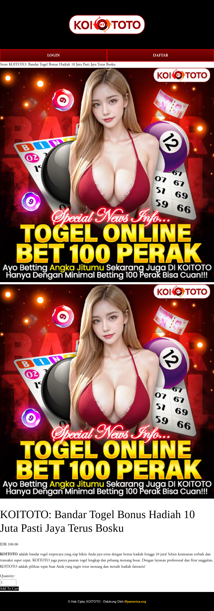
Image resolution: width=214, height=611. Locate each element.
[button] (9, 588)
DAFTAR (160, 55)
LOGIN (53, 55)
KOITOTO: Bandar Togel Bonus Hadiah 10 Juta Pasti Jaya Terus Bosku (62, 64)
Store (4, 64)
